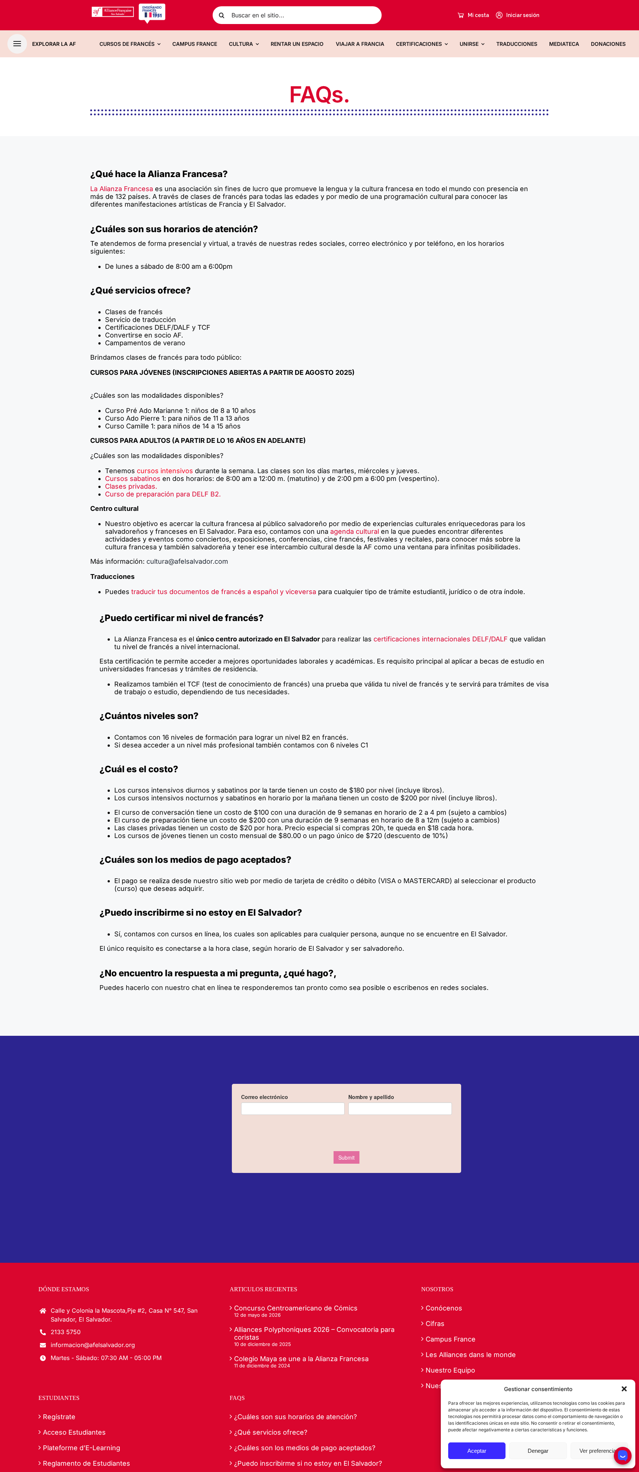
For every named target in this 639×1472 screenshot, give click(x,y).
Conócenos (444, 1308)
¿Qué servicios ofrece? (270, 1432)
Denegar (538, 1451)
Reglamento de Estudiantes (86, 1463)
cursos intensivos (165, 471)
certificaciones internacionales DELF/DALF (440, 639)
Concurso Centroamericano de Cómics (296, 1308)
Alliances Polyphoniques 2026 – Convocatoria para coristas (314, 1333)
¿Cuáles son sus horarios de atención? (295, 1417)
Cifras (435, 1323)
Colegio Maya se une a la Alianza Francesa (301, 1359)
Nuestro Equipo (450, 1370)
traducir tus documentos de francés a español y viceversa (223, 592)
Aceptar (476, 1451)
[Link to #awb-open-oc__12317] (17, 44)
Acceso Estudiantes (74, 1432)
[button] (624, 1389)
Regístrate (59, 1417)
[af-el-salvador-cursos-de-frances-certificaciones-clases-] (128, 6)
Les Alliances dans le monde (471, 1355)
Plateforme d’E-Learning (81, 1448)
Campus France (451, 1339)
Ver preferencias (599, 1451)
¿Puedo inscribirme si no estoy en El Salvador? (308, 1463)
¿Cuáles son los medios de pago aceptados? (304, 1448)
